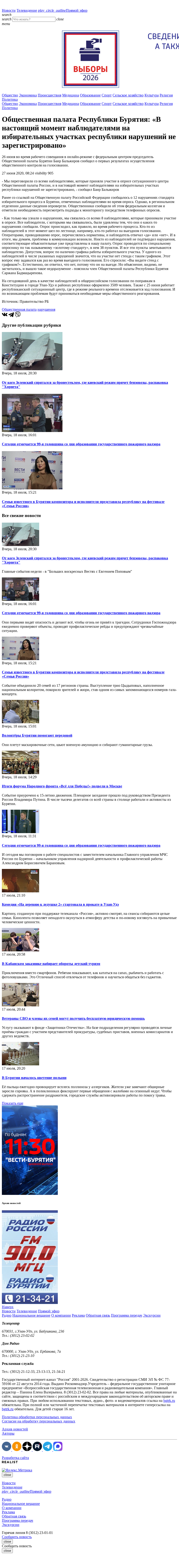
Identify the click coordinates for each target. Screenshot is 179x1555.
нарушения (46, 309)
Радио (6, 1315)
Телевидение (27, 10)
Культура (152, 95)
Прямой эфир (62, 10)
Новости (9, 10)
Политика (10, 99)
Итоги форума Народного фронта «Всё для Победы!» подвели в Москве (62, 786)
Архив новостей (15, 1429)
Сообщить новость (17, 1537)
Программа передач (126, 1315)
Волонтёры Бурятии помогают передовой (37, 735)
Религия (166, 95)
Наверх (8, 1307)
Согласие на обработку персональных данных (38, 1421)
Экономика (28, 95)
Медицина (70, 95)
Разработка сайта (15, 1458)
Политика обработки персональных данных (37, 1417)
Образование (90, 95)
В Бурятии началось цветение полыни (34, 1078)
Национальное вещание (31, 1315)
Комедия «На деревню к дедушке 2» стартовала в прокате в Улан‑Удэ (60, 904)
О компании (61, 1315)
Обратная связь (98, 1315)
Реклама (78, 1315)
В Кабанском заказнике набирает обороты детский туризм (51, 964)
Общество (10, 95)
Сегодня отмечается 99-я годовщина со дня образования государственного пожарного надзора (81, 444)
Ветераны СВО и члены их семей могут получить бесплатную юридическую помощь (73, 1018)
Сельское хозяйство (128, 95)
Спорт (107, 95)
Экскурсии (152, 1315)
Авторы (8, 1433)
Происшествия (49, 95)
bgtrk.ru (169, 1401)
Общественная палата (19, 309)
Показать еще (12, 1103)
